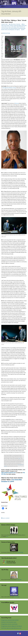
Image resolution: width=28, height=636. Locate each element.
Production (18, 24)
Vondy (8, 33)
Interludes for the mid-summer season (8, 622)
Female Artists (12, 24)
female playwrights (17, 25)
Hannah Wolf (24, 25)
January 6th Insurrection (6, 26)
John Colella (13, 26)
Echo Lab (17, 103)
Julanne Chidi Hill (19, 26)
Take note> (19, 579)
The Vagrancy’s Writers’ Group (9, 87)
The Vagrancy (17, 29)
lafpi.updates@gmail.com (8, 472)
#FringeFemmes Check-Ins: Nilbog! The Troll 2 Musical (11, 626)
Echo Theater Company (8, 25)
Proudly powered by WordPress (7, 633)
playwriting (20, 28)
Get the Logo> (17, 596)
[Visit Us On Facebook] (18, 633)
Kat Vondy (6, 28)
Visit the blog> (20, 552)
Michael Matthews (14, 28)
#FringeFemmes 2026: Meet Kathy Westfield (9, 620)
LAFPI (23, 29)
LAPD (9, 28)
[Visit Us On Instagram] (20, 633)
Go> (7, 536)
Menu (2, 6)
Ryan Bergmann (11, 29)
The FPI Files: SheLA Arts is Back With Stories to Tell (11, 628)
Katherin (5, 33)
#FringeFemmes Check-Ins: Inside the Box (9, 624)
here (19, 458)
